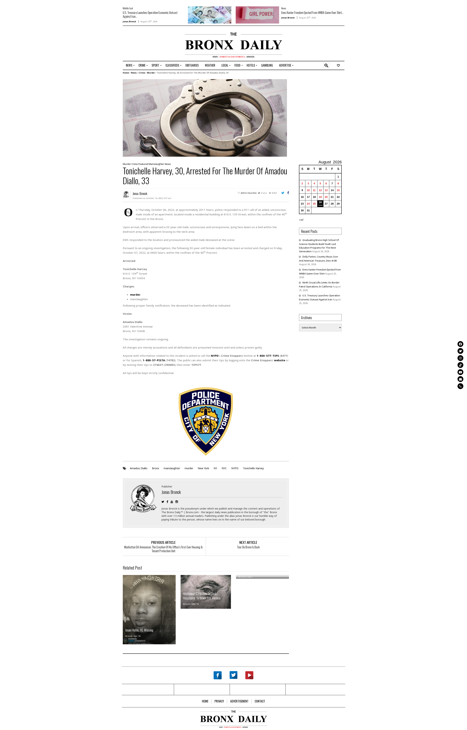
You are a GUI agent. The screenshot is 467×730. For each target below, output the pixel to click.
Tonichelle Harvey (253, 468)
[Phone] (460, 386)
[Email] (460, 379)
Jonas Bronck (129, 21)
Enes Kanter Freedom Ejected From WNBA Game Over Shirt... (312, 12)
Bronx (155, 468)
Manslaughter (156, 164)
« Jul (301, 219)
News (283, 8)
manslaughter (172, 468)
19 (320, 196)
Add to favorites (249, 192)
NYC (224, 468)
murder (189, 468)
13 (326, 190)
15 (338, 190)
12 (320, 190)
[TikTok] (460, 365)
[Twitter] (460, 351)
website (279, 360)
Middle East (128, 8)
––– (268, 355)
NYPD (234, 468)
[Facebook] (460, 344)
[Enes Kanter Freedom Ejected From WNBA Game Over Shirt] (257, 14)
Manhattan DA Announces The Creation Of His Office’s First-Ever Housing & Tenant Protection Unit (163, 549)
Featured (143, 164)
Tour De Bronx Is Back (248, 547)
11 (314, 190)
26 (320, 202)
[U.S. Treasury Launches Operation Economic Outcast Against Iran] (209, 14)
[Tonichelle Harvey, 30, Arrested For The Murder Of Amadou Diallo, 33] (205, 117)
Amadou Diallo (138, 468)
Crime (142, 72)
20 (326, 196)
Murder (151, 72)
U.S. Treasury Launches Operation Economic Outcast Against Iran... (150, 14)
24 (308, 203)
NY (215, 468)
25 (314, 203)
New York (203, 468)
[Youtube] (460, 372)
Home (126, 72)
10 (308, 190)
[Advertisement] (144, 43)
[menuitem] (129, 65)
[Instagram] (460, 358)
